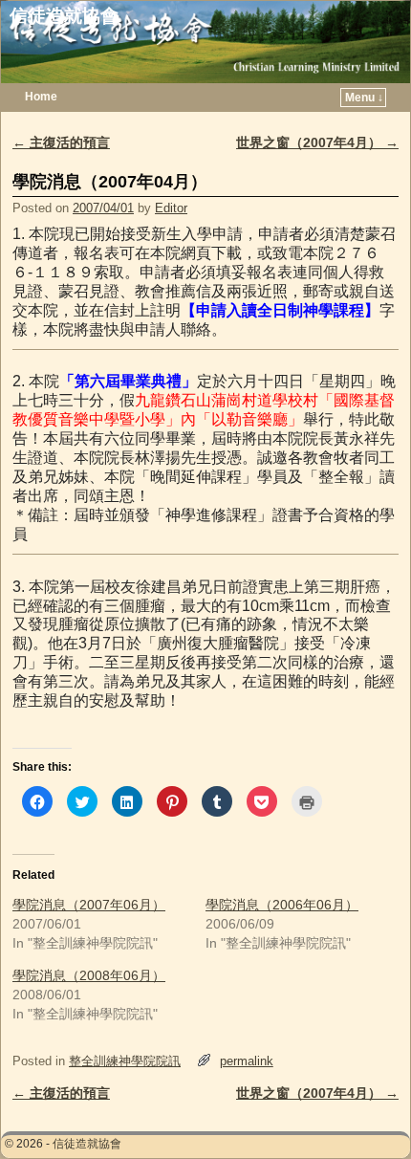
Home (41, 96)
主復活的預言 (61, 142)
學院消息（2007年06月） (88, 904)
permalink (246, 1061)
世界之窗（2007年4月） (317, 142)
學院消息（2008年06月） (88, 975)
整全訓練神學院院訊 (125, 1061)
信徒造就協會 (64, 16)
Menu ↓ (364, 97)
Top (365, 1113)
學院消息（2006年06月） (282, 904)
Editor (171, 208)
